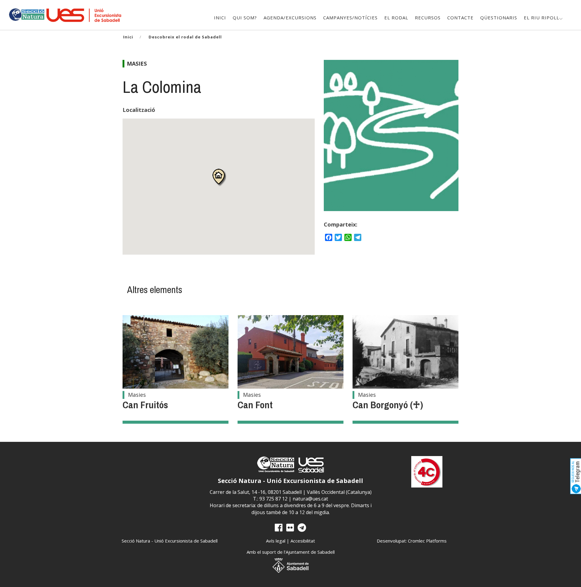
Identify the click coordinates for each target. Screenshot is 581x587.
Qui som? (245, 18)
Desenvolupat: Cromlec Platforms (412, 541)
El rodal (396, 18)
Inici (220, 18)
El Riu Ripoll (541, 18)
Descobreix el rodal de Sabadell (185, 37)
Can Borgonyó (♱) (388, 404)
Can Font (255, 404)
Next (447, 141)
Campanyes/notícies (350, 18)
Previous (335, 141)
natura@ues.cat (310, 498)
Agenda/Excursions (290, 18)
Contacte (460, 18)
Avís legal (275, 541)
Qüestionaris (498, 18)
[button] (218, 177)
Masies (137, 63)
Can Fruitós (145, 404)
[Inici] (26, 14)
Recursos (428, 18)
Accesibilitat (302, 541)
